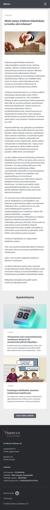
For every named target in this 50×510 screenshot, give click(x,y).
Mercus (6, 4)
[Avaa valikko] (45, 4)
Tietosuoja (7, 498)
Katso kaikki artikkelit (25, 416)
